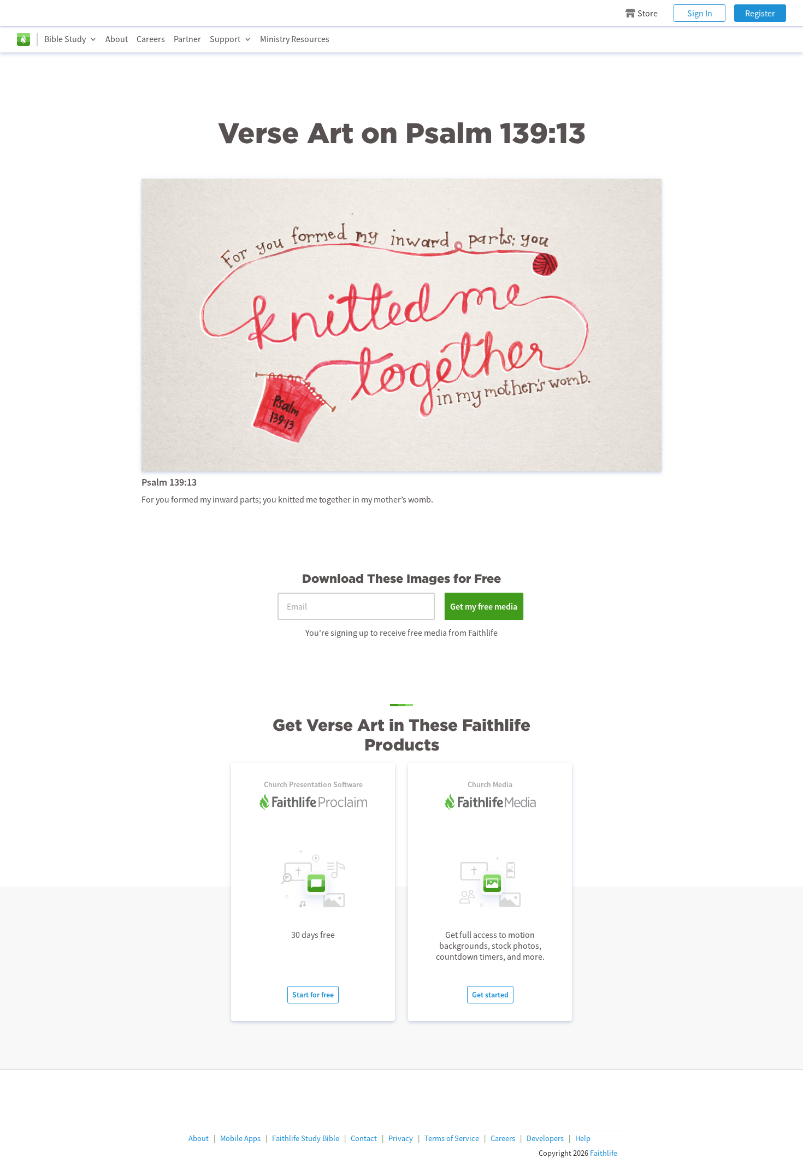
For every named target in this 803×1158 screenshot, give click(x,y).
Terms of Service (451, 1138)
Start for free (313, 995)
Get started (490, 995)
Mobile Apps (240, 1138)
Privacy (400, 1138)
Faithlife (603, 1153)
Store (647, 13)
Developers (545, 1138)
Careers (151, 38)
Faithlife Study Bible (305, 1138)
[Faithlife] (23, 39)
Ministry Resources (294, 38)
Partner (187, 38)
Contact (364, 1138)
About (116, 38)
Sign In (699, 13)
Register (760, 13)
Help (583, 1138)
